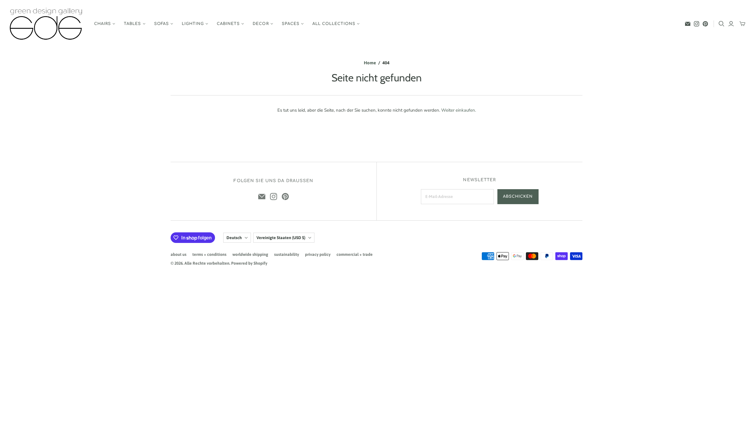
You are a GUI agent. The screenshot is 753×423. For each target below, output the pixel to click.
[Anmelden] (731, 24)
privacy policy (318, 254)
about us (178, 254)
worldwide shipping (250, 254)
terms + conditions (209, 254)
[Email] (687, 23)
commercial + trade (354, 254)
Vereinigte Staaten (280, 237)
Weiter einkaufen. (458, 110)
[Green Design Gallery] (46, 24)
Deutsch (234, 237)
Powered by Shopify (249, 263)
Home (370, 62)
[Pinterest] (705, 23)
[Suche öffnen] (721, 24)
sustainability (286, 254)
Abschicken (518, 196)
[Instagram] (696, 23)
